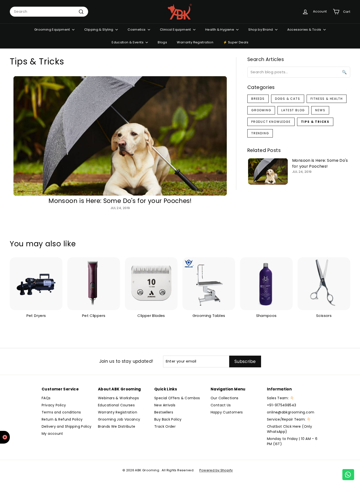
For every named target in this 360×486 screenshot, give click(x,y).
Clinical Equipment (176, 29)
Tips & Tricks (315, 122)
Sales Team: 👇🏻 (280, 398)
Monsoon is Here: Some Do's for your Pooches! (120, 201)
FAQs (46, 398)
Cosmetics (137, 29)
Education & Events (128, 42)
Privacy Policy (54, 405)
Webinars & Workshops (118, 398)
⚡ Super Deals (235, 42)
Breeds (258, 99)
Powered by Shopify (216, 470)
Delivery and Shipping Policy (67, 426)
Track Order (165, 426)
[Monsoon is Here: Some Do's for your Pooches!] (120, 135)
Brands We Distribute (116, 426)
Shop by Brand (261, 29)
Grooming (261, 110)
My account (52, 433)
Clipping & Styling (99, 29)
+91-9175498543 (281, 405)
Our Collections (225, 398)
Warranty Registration (195, 42)
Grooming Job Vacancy (119, 419)
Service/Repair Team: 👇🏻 (289, 419)
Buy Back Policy (168, 419)
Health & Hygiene (220, 29)
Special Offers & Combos (177, 398)
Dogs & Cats (287, 99)
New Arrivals (165, 405)
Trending (260, 133)
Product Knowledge (271, 122)
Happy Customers (227, 412)
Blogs (162, 42)
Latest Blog (293, 110)
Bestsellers (163, 412)
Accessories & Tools (304, 29)
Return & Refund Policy (62, 419)
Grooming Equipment (52, 29)
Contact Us (221, 405)
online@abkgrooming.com (290, 412)
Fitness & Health (327, 99)
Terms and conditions (61, 412)
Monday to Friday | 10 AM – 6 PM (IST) (292, 441)
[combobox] (49, 12)
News (320, 110)
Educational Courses (116, 405)
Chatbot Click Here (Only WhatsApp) (289, 429)
